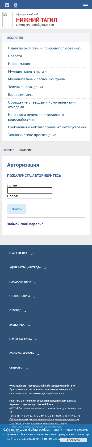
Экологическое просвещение (32, 134)
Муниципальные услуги (27, 71)
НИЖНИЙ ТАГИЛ (36, 19)
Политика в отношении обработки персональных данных (42, 400)
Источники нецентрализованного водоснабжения (36, 117)
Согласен (73, 440)
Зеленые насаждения (26, 86)
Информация (19, 63)
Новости (15, 55)
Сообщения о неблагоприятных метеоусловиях (47, 127)
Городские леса (20, 94)
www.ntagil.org (17, 385)
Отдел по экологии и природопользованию (44, 48)
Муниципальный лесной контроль (36, 79)
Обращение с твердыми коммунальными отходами (42, 104)
